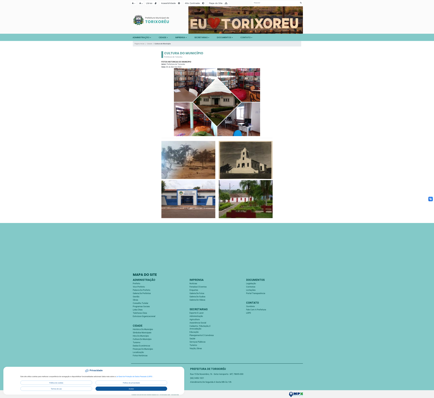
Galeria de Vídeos (197, 300)
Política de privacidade (131, 383)
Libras (149, 3)
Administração (196, 316)
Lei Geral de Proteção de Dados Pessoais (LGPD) (134, 376)
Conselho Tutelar (140, 303)
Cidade (163, 37)
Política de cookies (56, 383)
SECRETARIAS (201, 37)
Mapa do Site (216, 3)
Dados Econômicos (141, 345)
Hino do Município (141, 336)
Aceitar (131, 389)
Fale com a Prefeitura (256, 309)
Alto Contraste (192, 3)
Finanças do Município (143, 349)
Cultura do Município (142, 339)
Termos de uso (56, 389)
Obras (135, 300)
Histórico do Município (143, 329)
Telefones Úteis (140, 313)
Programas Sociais (141, 306)
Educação (194, 332)
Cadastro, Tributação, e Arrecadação (200, 327)
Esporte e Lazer (197, 313)
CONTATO (245, 37)
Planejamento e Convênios (202, 335)
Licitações (251, 290)
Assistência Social (198, 322)
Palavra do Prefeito (141, 290)
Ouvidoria (250, 306)
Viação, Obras (196, 348)
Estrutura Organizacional (144, 316)
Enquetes (194, 290)
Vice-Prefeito (139, 286)
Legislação (251, 283)
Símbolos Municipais (142, 332)
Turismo (136, 342)
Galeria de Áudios (197, 296)
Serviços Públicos (197, 342)
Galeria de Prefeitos (142, 293)
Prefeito (136, 283)
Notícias (193, 283)
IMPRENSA (180, 37)
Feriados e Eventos (198, 286)
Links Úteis (138, 309)
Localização (138, 352)
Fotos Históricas (140, 355)
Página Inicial (139, 44)
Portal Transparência (255, 293)
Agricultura (195, 319)
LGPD (248, 313)
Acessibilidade (168, 3)
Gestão (136, 296)
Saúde (192, 338)
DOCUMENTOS (224, 37)
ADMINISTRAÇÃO (141, 37)
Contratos (250, 286)
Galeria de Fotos (197, 293)
